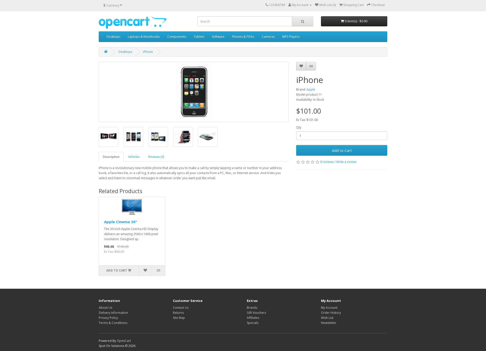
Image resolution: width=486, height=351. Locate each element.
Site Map (179, 318)
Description (111, 157)
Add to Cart (342, 150)
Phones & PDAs (243, 36)
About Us (105, 307)
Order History (331, 313)
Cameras (268, 36)
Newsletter (328, 323)
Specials (252, 323)
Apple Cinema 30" (120, 221)
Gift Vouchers (256, 313)
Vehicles (134, 157)
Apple (311, 89)
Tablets (199, 36)
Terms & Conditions (113, 323)
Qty (298, 127)
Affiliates (253, 318)
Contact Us (181, 307)
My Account (329, 307)
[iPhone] (194, 92)
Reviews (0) (156, 157)
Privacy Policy (108, 318)
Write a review (346, 162)
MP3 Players (290, 36)
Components (176, 36)
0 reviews (327, 162)
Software (218, 36)
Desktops (113, 36)
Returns (178, 313)
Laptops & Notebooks (144, 36)
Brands (252, 307)
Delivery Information (113, 313)
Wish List (327, 318)
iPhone (148, 52)
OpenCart (124, 341)
